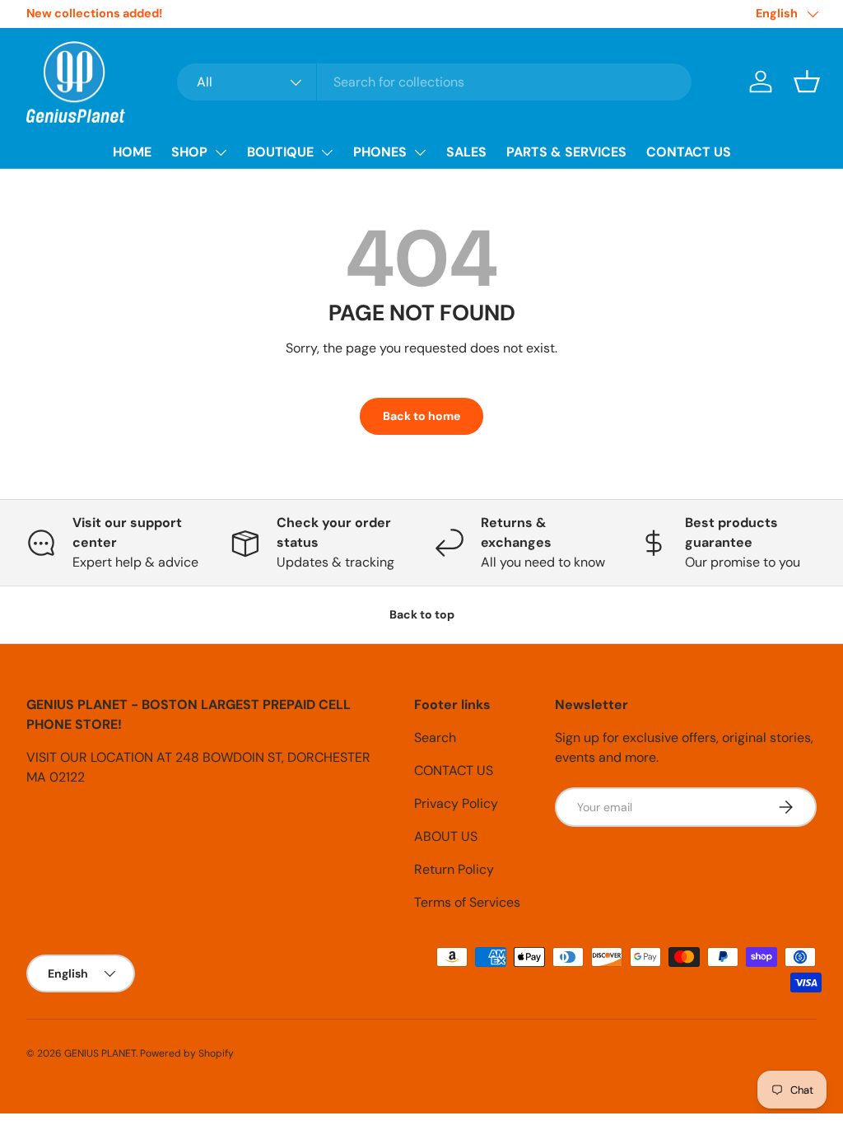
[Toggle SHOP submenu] (221, 152)
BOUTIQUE (280, 152)
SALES (466, 152)
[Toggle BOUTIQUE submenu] (327, 152)
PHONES (380, 152)
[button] (807, 81)
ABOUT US (445, 836)
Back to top (421, 614)
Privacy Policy (456, 803)
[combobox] (434, 81)
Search (435, 737)
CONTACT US (688, 152)
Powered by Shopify (187, 1053)
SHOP (189, 152)
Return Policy (454, 869)
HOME (132, 152)
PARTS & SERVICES (566, 152)
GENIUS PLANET (100, 1053)
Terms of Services (467, 902)
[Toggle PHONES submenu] (420, 152)
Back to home (421, 415)
